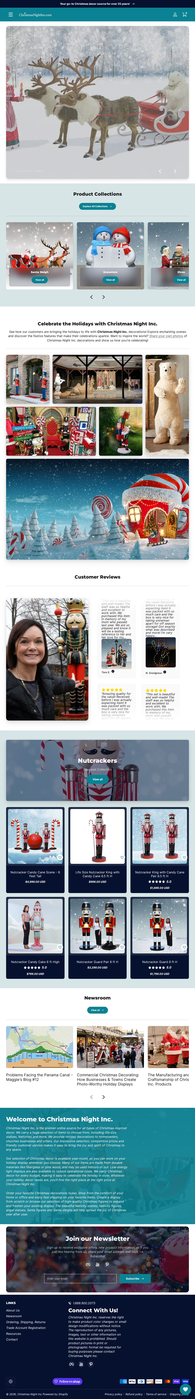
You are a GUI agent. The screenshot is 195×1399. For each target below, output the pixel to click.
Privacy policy (113, 1394)
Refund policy (134, 1394)
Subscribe (132, 1278)
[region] (97, 4)
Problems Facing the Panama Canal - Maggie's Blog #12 (39, 1077)
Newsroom (14, 1316)
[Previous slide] (160, 171)
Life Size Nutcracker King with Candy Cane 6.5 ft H (97, 874)
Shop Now (94, 120)
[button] (184, 14)
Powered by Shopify (55, 1394)
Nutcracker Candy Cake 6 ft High (35, 962)
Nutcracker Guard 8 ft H (159, 962)
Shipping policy (179, 1394)
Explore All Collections (95, 206)
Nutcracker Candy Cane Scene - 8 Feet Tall (35, 874)
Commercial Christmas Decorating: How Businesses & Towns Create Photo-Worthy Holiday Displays (108, 1079)
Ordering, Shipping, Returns (26, 1322)
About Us (13, 1310)
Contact (12, 1339)
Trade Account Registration (26, 1328)
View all (39, 279)
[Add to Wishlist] (60, 857)
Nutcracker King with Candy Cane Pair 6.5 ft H (159, 874)
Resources (13, 1334)
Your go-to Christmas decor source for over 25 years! (95, 3)
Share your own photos (166, 336)
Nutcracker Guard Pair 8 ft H (97, 962)
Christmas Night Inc (29, 1394)
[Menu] (10, 14)
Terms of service (156, 1394)
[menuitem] (35, 1310)
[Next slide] (175, 171)
